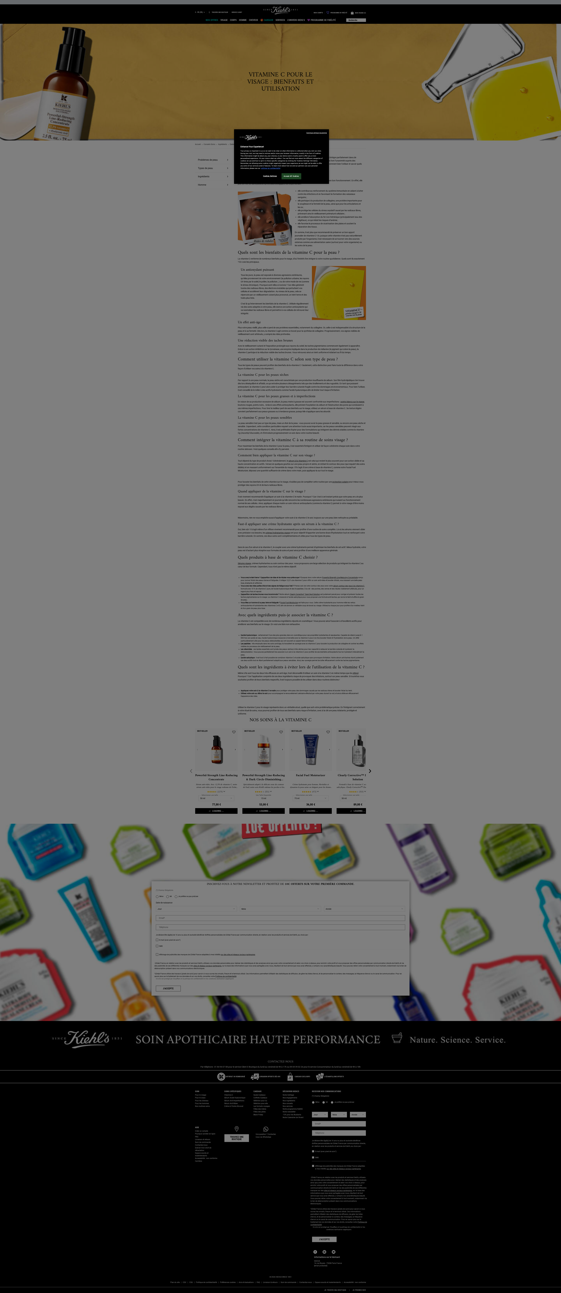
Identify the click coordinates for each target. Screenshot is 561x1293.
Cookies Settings (270, 176)
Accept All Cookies (291, 176)
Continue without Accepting (316, 133)
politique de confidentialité (270, 168)
